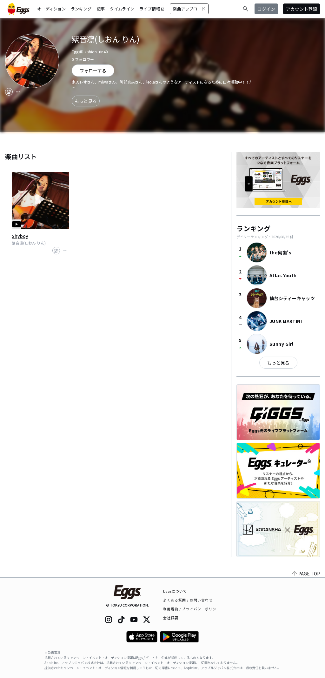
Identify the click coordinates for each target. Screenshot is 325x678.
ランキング (81, 9)
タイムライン (122, 9)
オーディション (51, 9)
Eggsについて (175, 591)
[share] (9, 92)
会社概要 (170, 617)
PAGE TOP (309, 573)
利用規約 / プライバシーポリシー (192, 608)
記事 (100, 9)
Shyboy (20, 236)
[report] (18, 92)
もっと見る (86, 101)
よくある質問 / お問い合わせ (188, 599)
